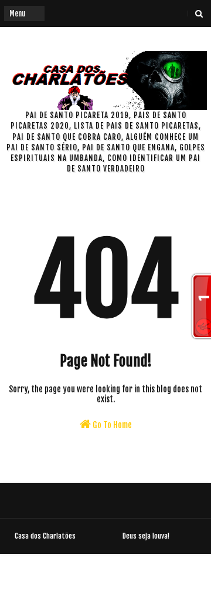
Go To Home (111, 425)
